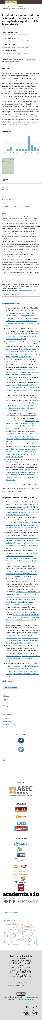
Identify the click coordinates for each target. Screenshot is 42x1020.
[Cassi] (21, 825)
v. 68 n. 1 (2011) (19, 7)
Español (5, 703)
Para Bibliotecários (9, 724)
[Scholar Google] (21, 862)
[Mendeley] (21, 890)
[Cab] (21, 852)
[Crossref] (21, 883)
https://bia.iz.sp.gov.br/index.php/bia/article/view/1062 (19, 291)
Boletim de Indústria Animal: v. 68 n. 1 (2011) (21, 604)
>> (11, 681)
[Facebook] (21, 741)
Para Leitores (7, 718)
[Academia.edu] (21, 895)
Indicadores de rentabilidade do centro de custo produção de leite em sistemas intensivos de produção (22, 436)
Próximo (35, 484)
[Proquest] (21, 856)
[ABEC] (21, 796)
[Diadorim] (21, 818)
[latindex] (21, 811)
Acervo (10, 7)
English (5, 700)
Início (4, 7)
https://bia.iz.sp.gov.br (21, 982)
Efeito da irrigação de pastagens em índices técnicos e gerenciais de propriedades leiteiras (23, 655)
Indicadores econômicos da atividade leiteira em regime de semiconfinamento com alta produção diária (22, 571)
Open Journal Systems (10, 912)
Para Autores (7, 721)
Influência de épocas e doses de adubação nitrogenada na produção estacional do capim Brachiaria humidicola (22, 423)
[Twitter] (21, 749)
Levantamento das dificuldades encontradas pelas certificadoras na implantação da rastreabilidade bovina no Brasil (23, 509)
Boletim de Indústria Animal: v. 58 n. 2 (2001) (21, 428)
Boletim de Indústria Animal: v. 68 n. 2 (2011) (21, 576)
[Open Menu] (2, 2)
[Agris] (21, 845)
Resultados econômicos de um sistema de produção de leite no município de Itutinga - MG (22, 617)
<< (3, 681)
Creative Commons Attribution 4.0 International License (23, 998)
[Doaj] (21, 868)
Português (6, 706)
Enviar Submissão (10, 687)
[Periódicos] (21, 831)
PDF (6, 180)
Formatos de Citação (9, 295)
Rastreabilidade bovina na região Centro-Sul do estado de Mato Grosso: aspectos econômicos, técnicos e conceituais (23, 525)
